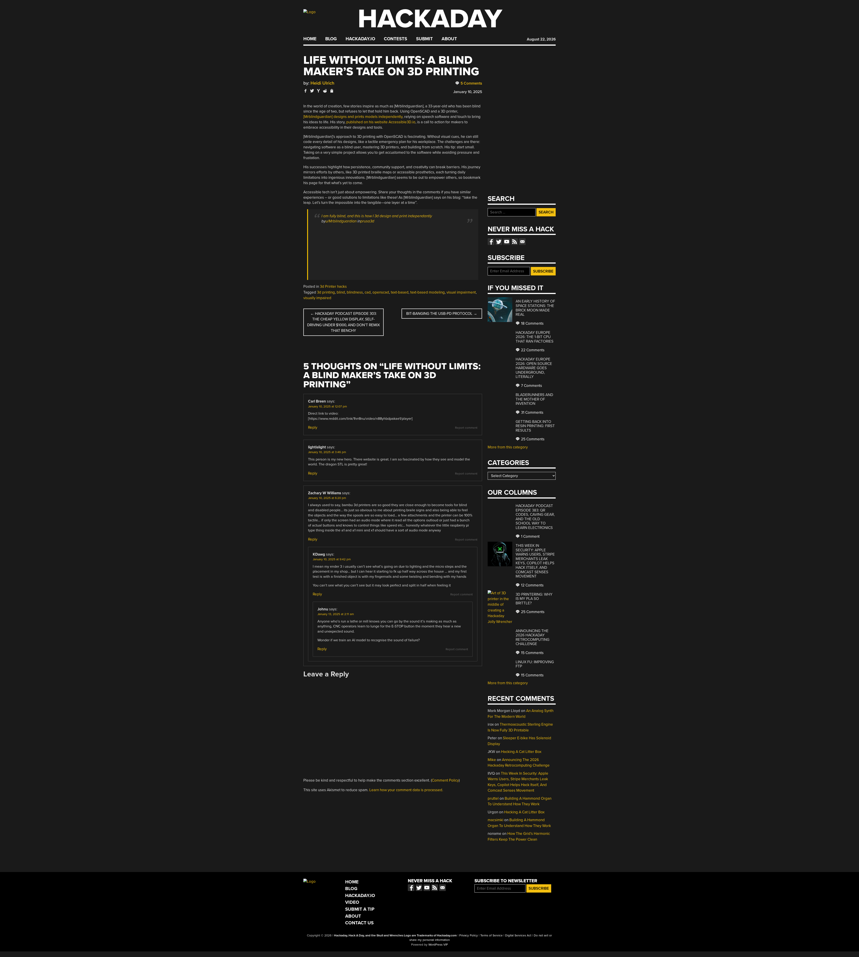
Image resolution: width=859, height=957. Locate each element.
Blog (331, 39)
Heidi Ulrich (322, 83)
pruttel (493, 798)
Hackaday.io (360, 39)
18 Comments (532, 323)
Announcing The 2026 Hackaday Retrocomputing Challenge (532, 637)
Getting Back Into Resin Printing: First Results (535, 426)
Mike (492, 759)
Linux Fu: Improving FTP (535, 664)
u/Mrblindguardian (341, 221)
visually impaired (317, 298)
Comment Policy (445, 780)
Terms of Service (491, 935)
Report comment (466, 428)
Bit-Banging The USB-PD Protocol (441, 313)
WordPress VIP (438, 944)
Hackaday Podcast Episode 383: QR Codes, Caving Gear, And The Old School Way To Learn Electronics (535, 516)
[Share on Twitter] (312, 90)
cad (368, 292)
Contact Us (359, 923)
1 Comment (530, 536)
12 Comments (532, 585)
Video (352, 902)
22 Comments (532, 350)
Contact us (522, 241)
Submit (424, 39)
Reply (312, 427)
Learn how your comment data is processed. (406, 790)
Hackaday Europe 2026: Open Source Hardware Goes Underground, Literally (534, 368)
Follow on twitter (498, 241)
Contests (395, 39)
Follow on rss (514, 241)
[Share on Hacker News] (318, 90)
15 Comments (532, 652)
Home (310, 39)
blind (341, 292)
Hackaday (430, 19)
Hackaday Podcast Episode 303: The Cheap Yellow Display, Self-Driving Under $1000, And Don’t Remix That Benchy (343, 322)
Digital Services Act (518, 935)
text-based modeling (427, 292)
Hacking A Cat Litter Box (521, 751)
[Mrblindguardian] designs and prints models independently (352, 116)
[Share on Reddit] (325, 90)
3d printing (326, 292)
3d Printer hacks (333, 286)
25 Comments (532, 439)
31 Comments (531, 412)
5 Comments (471, 83)
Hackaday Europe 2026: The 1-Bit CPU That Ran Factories (534, 337)
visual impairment (461, 292)
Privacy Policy (468, 935)
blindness (355, 292)
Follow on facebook (491, 241)
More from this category (508, 447)
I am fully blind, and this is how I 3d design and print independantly (376, 216)
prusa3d (367, 221)
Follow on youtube (506, 241)
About (449, 39)
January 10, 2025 (467, 92)
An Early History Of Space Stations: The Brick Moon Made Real (535, 308)
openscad (380, 292)
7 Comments (531, 385)
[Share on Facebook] (305, 90)
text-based (399, 292)
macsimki (495, 820)
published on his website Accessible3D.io (380, 122)
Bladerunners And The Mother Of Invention (534, 399)
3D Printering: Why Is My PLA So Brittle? (534, 598)
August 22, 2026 (541, 39)
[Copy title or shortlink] (331, 91)
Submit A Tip (359, 909)
